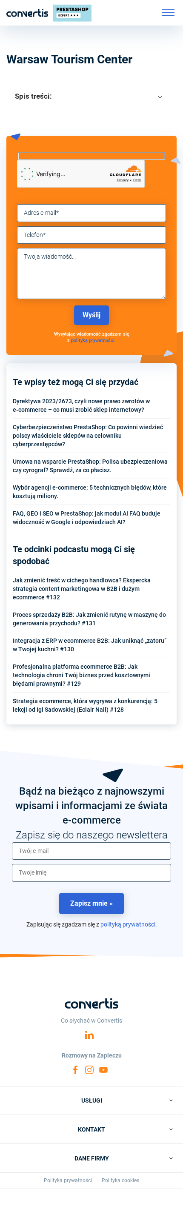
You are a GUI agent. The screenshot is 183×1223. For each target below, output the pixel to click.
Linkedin (89, 1035)
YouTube (103, 1070)
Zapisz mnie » (91, 903)
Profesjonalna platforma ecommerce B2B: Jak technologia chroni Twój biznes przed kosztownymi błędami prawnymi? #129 (81, 675)
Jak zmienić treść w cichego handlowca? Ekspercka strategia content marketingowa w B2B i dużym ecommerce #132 (82, 589)
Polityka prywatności (68, 1180)
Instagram (89, 1070)
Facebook (75, 1070)
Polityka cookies (120, 1180)
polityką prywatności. (93, 340)
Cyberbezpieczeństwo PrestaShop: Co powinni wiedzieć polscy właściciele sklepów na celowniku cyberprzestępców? (88, 436)
